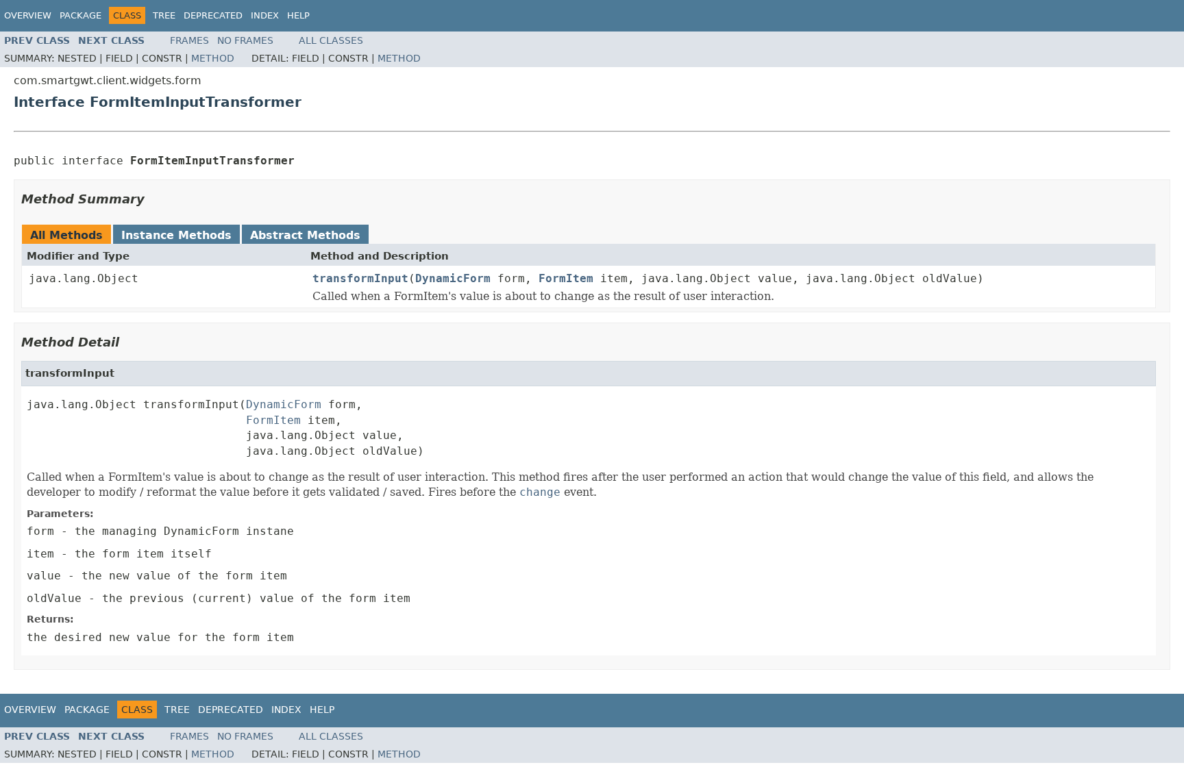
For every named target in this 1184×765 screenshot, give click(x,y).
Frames (189, 40)
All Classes (331, 40)
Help (298, 15)
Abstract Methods (305, 235)
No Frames (245, 40)
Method (212, 58)
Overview (27, 15)
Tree (164, 15)
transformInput (360, 278)
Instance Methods (176, 235)
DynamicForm (453, 278)
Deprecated (213, 15)
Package (80, 15)
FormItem (566, 278)
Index (265, 15)
